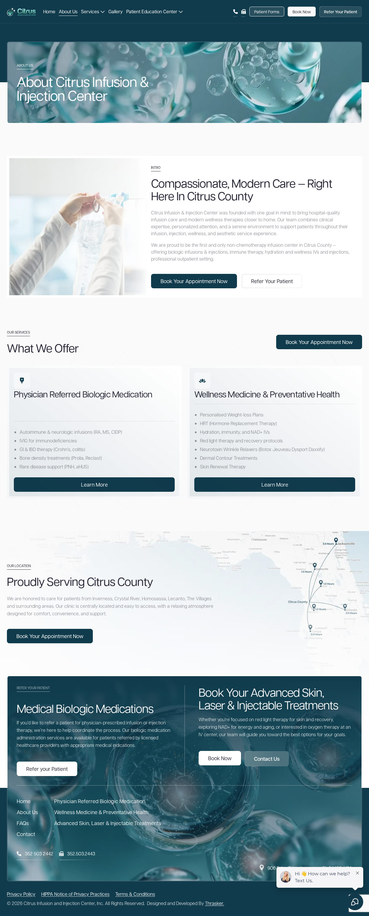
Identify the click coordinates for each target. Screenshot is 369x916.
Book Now (302, 11)
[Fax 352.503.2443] (243, 11)
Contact (26, 834)
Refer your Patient (47, 768)
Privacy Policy (21, 894)
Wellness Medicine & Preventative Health (101, 812)
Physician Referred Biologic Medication (99, 801)
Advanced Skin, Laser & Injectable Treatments (107, 823)
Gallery (115, 11)
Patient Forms (266, 11)
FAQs (23, 823)
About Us (68, 11)
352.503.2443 (81, 853)
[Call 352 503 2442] (235, 11)
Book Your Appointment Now (194, 281)
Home (49, 11)
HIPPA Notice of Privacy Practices (75, 894)
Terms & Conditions (135, 894)
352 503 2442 (39, 853)
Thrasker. (214, 903)
